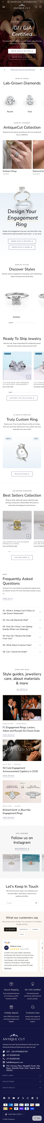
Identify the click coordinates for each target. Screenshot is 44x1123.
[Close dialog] (42, 546)
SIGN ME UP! (33, 565)
